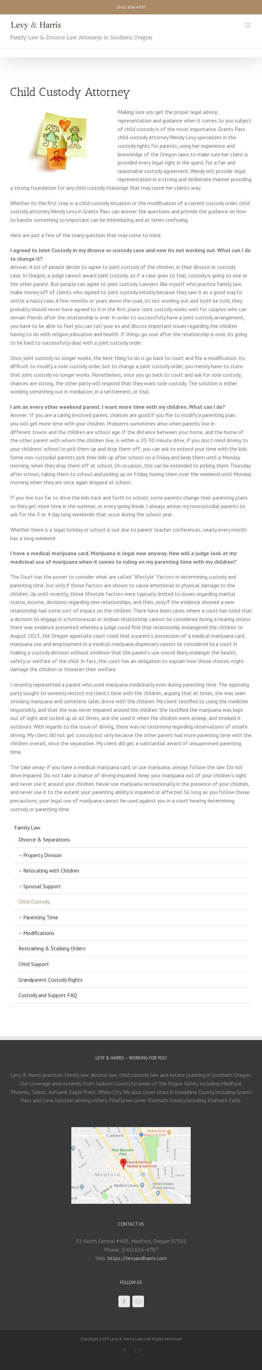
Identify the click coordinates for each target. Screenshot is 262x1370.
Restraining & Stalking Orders (52, 948)
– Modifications (36, 932)
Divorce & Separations (44, 839)
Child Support (33, 964)
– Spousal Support (39, 886)
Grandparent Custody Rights (50, 979)
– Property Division (40, 855)
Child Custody (34, 901)
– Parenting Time (38, 917)
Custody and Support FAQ (47, 995)
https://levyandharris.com (137, 1258)
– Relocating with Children (48, 870)
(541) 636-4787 (131, 7)
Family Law (27, 827)
